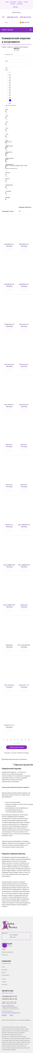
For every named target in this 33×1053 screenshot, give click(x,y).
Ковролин (10, 47)
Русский (15, 7)
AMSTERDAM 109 (24, 284)
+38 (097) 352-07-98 (9, 999)
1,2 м (7, 122)
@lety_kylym (13, 937)
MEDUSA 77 (24, 444)
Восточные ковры (14, 1031)
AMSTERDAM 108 (9, 284)
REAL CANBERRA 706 (24, 524)
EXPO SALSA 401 (9, 404)
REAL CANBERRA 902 (9, 605)
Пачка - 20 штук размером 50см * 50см (16, 165)
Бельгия (8, 172)
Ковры (4, 949)
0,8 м (7, 109)
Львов (14, 1042)
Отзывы (12, 4)
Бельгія (8, 178)
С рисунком (9, 152)
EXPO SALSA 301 (23, 364)
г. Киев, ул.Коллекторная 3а (10, 1007)
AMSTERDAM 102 (9, 244)
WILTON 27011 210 (9, 725)
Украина (8, 197)
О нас (7, 2)
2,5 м (7, 134)
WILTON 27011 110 (24, 685)
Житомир (15, 1040)
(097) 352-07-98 (25, 17)
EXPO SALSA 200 (9, 364)
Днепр (10, 1040)
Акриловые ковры (19, 1029)
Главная (4, 47)
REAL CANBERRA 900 (24, 565)
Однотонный (9, 146)
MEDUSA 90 (9, 484)
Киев (10, 1042)
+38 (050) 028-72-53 (9, 996)
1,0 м (7, 115)
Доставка (13, 2)
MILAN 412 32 (9, 524)
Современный (9, 164)
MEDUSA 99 (24, 484)
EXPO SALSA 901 (23, 404)
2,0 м (7, 128)
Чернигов (23, 1042)
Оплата (20, 2)
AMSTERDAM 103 (24, 244)
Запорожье (22, 1040)
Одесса (18, 1042)
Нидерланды (9, 185)
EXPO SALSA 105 (23, 324)
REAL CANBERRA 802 (9, 565)
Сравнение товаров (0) (25, 207)
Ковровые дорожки (7, 952)
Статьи (26, 2)
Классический (9, 158)
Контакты (20, 4)
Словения (8, 191)
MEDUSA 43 (9, 444)
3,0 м (7, 140)
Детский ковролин (13, 1032)
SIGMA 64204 (23, 605)
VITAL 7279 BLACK (9, 685)
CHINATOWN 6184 (9, 324)
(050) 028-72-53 (12, 17)
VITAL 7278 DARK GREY (24, 645)
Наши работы (6, 975)
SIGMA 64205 (9, 645)
